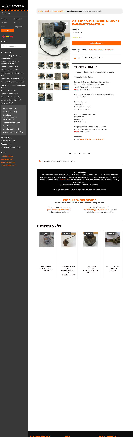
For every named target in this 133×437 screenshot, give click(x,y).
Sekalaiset (5, 103)
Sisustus (4, 138)
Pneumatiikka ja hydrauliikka (11, 82)
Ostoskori (7, 30)
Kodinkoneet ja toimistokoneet (12, 73)
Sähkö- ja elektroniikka (9, 100)
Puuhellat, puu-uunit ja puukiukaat (13, 85)
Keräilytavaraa (8, 112)
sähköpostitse (64, 180)
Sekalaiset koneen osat (11, 132)
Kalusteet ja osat (7, 67)
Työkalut (4, 144)
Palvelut (17, 23)
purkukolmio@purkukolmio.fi (91, 139)
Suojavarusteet (6, 141)
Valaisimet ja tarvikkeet (9, 147)
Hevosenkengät (8, 109)
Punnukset (6, 126)
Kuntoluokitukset (8, 162)
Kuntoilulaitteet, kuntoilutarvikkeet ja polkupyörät (10, 117)
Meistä (3, 27)
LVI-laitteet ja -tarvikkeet (10, 79)
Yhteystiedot (18, 27)
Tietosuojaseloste (8, 165)
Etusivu (3, 19)
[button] (66, 23)
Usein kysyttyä (7, 159)
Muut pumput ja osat (95, 49)
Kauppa (4, 23)
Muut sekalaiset (9, 123)
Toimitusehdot (7, 156)
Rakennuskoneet (7, 94)
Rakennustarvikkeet (8, 97)
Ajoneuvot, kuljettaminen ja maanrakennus (11, 57)
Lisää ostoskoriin (96, 43)
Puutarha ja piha (7, 90)
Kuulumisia (18, 19)
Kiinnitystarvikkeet (7, 70)
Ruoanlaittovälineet (10, 129)
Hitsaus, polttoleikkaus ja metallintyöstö (10, 62)
